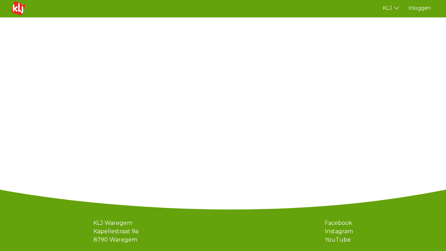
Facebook (338, 223)
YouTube (338, 239)
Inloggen (419, 8)
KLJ (387, 8)
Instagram (339, 231)
